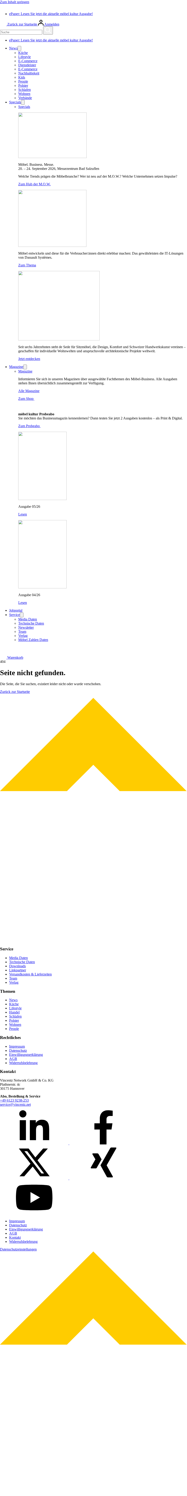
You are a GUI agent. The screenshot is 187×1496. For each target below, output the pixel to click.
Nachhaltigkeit (28, 73)
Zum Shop (26, 399)
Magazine (16, 367)
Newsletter (26, 627)
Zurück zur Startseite (22, 24)
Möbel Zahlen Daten (33, 640)
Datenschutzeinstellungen (18, 1249)
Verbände (25, 98)
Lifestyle (24, 57)
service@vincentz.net (15, 1104)
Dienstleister (27, 65)
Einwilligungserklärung (26, 1055)
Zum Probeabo (29, 426)
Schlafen (24, 90)
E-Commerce (27, 61)
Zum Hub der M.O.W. (34, 184)
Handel (14, 1012)
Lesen (22, 514)
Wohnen (24, 94)
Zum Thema (27, 265)
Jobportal (15, 610)
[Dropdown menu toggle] (19, 48)
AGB (13, 1059)
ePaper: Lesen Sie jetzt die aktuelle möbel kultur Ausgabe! (51, 14)
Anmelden (51, 24)
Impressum (17, 1046)
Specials (15, 102)
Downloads (17, 966)
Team (22, 631)
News (13, 48)
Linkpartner (17, 970)
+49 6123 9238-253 (14, 1100)
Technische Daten (31, 623)
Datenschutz (18, 1050)
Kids (21, 77)
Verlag (23, 636)
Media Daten (27, 619)
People (23, 81)
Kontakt (15, 1237)
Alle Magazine (28, 391)
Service (14, 615)
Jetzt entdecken (29, 359)
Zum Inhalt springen (14, 2)
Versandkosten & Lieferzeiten (30, 974)
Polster (23, 85)
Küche (23, 53)
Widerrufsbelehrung (23, 1063)
